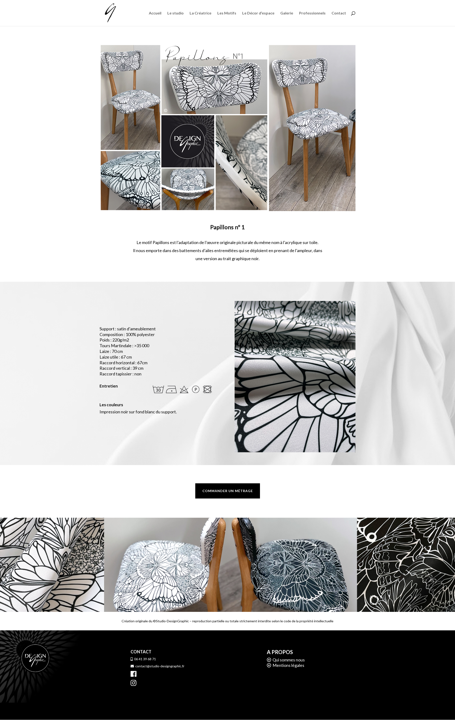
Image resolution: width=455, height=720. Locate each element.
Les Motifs (226, 13)
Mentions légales (287, 665)
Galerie (286, 13)
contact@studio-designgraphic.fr (159, 666)
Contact (339, 13)
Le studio (175, 13)
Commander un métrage (227, 491)
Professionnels (312, 13)
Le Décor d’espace (258, 13)
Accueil (155, 13)
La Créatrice (200, 13)
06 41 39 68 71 (144, 659)
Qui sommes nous (289, 659)
